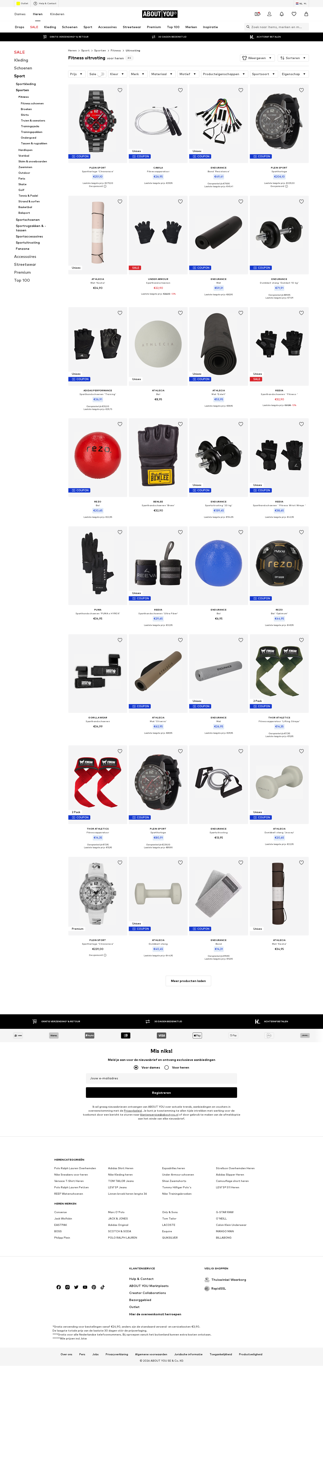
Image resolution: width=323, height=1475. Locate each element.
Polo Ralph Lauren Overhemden (75, 1168)
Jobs (95, 1354)
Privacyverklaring (117, 1354)
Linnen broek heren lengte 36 (127, 1193)
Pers (82, 1354)
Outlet (24, 3)
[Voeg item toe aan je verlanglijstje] (120, 90)
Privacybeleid (133, 1110)
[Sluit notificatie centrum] (281, 14)
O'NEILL (221, 1218)
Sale (92, 74)
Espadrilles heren (173, 1168)
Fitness (116, 50)
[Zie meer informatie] (97, 186)
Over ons (66, 1354)
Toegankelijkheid (221, 1354)
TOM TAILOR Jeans (121, 1181)
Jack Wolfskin (63, 1218)
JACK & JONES (118, 1218)
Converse (60, 1212)
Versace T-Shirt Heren (69, 1181)
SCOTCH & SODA (119, 1231)
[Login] (269, 14)
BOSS (58, 1231)
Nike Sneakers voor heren (71, 1174)
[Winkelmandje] (306, 14)
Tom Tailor (169, 1218)
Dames (20, 14)
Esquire (167, 1231)
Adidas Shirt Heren (120, 1168)
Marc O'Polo (116, 1212)
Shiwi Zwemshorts (174, 1181)
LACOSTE (168, 1225)
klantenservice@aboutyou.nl (159, 1114)
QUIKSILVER (170, 1237)
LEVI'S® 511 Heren (227, 1187)
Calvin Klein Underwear (231, 1225)
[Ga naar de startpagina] (78, 1271)
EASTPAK (60, 1225)
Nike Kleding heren (120, 1174)
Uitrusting (133, 50)
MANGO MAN (225, 1231)
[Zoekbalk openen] (247, 27)
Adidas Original (118, 1225)
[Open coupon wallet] (257, 14)
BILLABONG (224, 1237)
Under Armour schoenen (178, 1174)
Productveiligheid (250, 1354)
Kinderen (57, 14)
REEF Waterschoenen (68, 1193)
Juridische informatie (188, 1354)
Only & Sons (170, 1212)
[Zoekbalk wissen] (305, 27)
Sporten (100, 50)
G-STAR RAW (225, 1212)
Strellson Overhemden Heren (235, 1168)
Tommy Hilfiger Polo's (176, 1187)
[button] (257, 58)
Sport (85, 50)
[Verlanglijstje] (294, 14)
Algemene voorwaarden (151, 1354)
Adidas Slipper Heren (230, 1174)
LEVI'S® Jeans (117, 1187)
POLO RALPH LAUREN (122, 1237)
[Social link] (58, 1287)
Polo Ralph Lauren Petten (71, 1187)
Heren (38, 14)
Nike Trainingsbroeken (177, 1193)
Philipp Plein (62, 1237)
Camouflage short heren (232, 1181)
